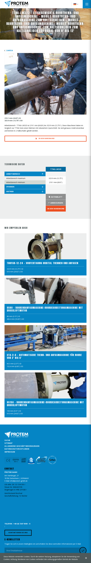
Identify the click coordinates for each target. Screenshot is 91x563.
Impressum (10, 452)
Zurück (9, 50)
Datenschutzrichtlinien (17, 449)
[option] (56, 189)
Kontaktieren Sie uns (18, 533)
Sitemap (8, 443)
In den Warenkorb (47, 138)
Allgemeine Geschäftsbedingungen (22, 446)
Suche (7, 440)
